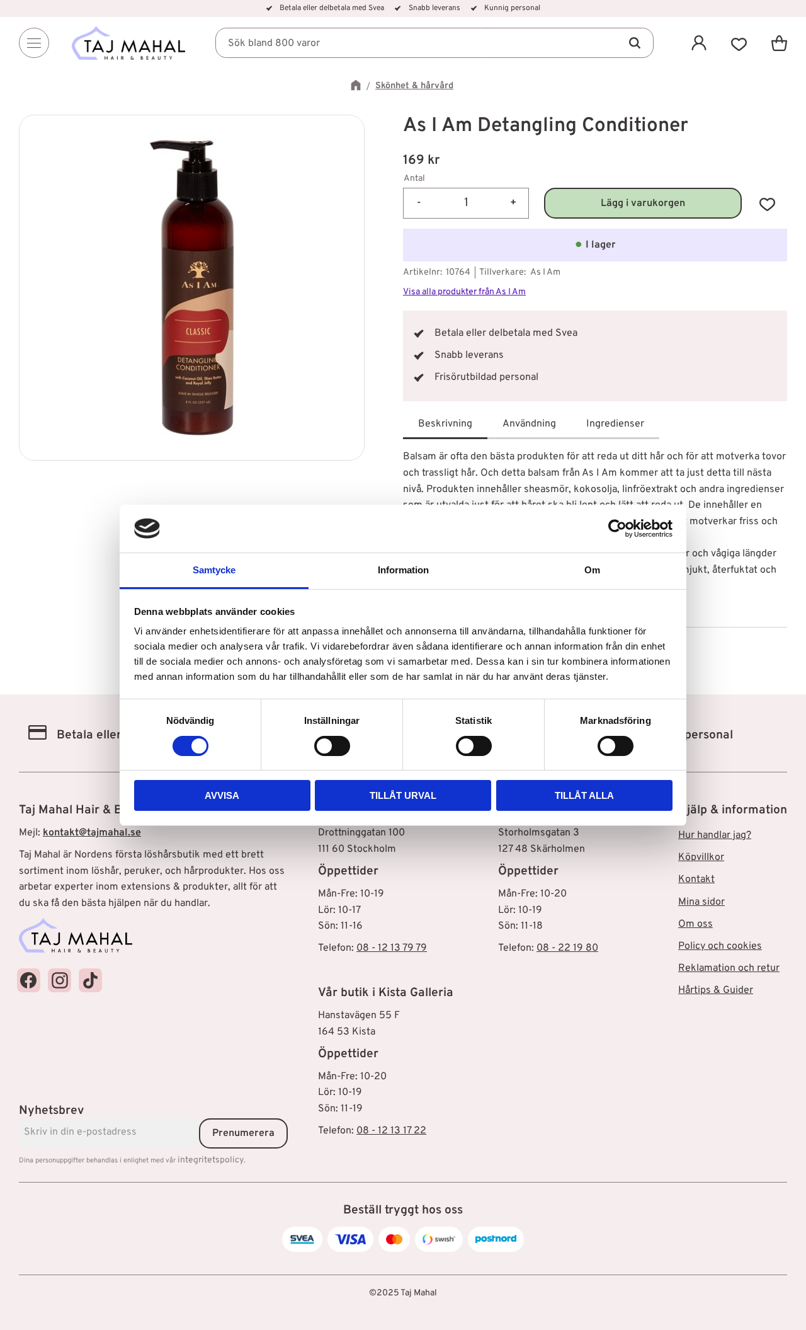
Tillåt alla (584, 795)
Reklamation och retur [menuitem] (729, 968)
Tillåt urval (403, 795)
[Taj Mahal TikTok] (90, 980)
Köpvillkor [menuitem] (701, 857)
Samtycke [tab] (214, 570)
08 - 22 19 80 (567, 948)
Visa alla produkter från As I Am (464, 292)
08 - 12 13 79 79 (391, 948)
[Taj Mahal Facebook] (28, 980)
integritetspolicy (211, 1160)
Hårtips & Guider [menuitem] (715, 990)
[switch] (332, 746)
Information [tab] (403, 570)
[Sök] (634, 42)
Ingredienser (615, 424)
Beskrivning (445, 424)
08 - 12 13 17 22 (391, 1131)
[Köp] (643, 203)
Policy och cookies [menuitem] (720, 946)
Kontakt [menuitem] (696, 879)
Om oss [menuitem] (695, 924)
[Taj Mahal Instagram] (59, 980)
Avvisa (222, 795)
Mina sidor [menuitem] (701, 902)
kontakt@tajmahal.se (92, 833)
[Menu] (34, 43)
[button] (739, 43)
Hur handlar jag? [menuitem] (714, 835)
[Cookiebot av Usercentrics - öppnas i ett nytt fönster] (617, 528)
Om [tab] (592, 570)
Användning (529, 424)
